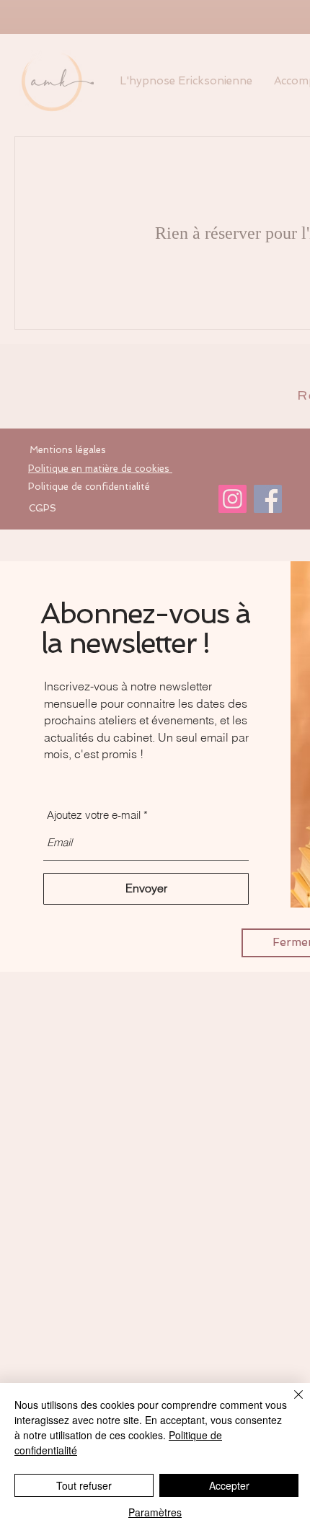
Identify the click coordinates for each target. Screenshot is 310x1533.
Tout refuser (84, 1485)
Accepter (229, 1485)
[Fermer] (290, 1403)
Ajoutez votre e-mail (94, 814)
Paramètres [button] (155, 1512)
